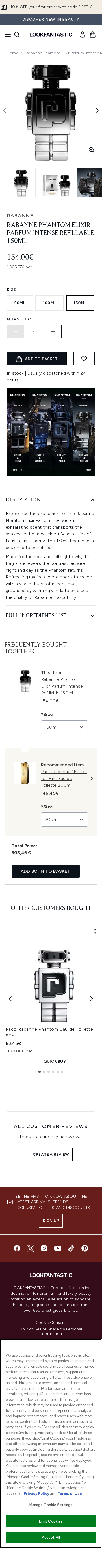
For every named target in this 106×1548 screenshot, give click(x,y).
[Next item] (91, 998)
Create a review (51, 1154)
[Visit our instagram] (44, 1248)
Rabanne (20, 216)
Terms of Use (69, 1493)
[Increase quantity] (53, 331)
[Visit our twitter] (30, 1248)
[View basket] (92, 34)
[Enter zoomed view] (91, 150)
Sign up (51, 1220)
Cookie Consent (51, 1322)
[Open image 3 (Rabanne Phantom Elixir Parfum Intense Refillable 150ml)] (91, 182)
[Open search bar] (16, 34)
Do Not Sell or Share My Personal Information (51, 1331)
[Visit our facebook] (17, 1248)
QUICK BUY (55, 1061)
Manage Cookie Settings (51, 1505)
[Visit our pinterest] (85, 1248)
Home (12, 53)
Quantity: (19, 319)
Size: (12, 289)
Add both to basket (46, 871)
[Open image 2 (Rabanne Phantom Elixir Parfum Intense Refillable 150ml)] (56, 182)
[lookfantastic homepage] (51, 34)
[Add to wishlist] (84, 358)
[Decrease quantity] (15, 331)
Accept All (51, 1537)
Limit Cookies (51, 1521)
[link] (82, 34)
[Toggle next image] (97, 110)
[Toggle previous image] (4, 110)
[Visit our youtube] (57, 1248)
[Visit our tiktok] (71, 1248)
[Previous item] (10, 998)
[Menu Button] (6, 34)
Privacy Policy (36, 1493)
